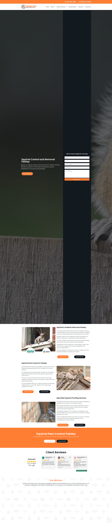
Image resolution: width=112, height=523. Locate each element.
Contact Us (88, 7)
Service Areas (72, 7)
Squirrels (64, 502)
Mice (30, 502)
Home (47, 7)
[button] (88, 462)
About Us (81, 7)
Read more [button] (44, 467)
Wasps (82, 502)
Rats (47, 502)
